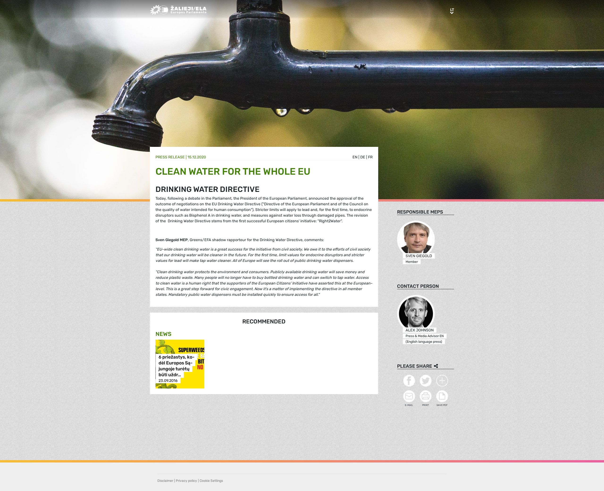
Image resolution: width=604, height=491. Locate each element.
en (354, 157)
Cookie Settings (211, 481)
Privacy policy (186, 481)
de (362, 157)
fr (370, 157)
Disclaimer (165, 481)
